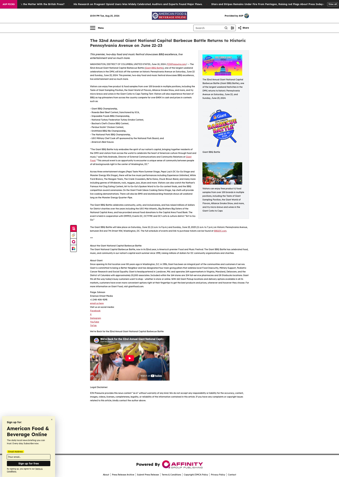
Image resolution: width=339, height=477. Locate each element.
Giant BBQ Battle (154, 68)
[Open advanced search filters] (232, 28)
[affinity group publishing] (73, 241)
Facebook (95, 310)
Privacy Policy (218, 474)
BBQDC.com (220, 231)
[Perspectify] (73, 235)
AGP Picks (9, 4)
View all (332, 4)
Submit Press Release (148, 474)
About (106, 474)
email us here (97, 303)
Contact (232, 474)
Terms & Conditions (171, 474)
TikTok (93, 325)
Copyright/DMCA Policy (196, 474)
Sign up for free (28, 463)
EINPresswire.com (176, 64)
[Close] (51, 419)
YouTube (94, 322)
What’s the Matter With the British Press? (39, 4)
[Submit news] (73, 228)
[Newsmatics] (73, 248)
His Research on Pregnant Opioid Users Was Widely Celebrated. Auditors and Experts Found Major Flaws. (137, 4)
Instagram (95, 318)
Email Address (15, 451)
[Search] (226, 28)
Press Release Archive (123, 474)
